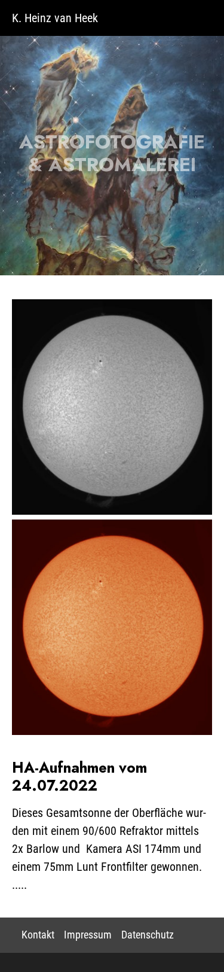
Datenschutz (147, 935)
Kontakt (38, 935)
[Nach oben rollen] (196, 944)
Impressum (88, 935)
